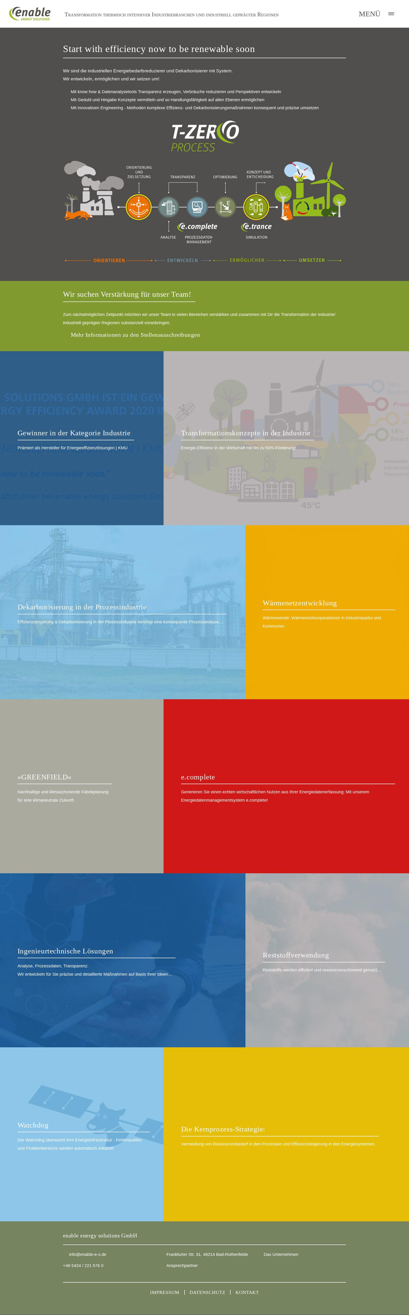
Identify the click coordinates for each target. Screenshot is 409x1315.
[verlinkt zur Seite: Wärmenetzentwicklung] (327, 612)
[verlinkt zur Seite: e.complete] (286, 786)
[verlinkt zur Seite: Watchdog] (82, 1134)
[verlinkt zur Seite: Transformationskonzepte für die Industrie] (286, 438)
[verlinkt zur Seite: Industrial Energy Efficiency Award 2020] (82, 438)
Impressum (164, 1292)
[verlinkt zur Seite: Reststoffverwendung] (327, 960)
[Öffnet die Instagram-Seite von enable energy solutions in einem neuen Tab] (267, 1267)
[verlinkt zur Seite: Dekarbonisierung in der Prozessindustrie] (122, 612)
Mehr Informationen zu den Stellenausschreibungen (135, 335)
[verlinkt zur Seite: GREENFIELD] (82, 786)
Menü (369, 14)
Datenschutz (207, 1292)
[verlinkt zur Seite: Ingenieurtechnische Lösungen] (122, 960)
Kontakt (247, 1292)
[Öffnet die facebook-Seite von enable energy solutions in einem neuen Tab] (276, 1268)
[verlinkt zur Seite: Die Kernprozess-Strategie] (286, 1134)
